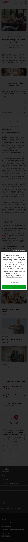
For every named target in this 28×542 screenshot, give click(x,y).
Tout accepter (14, 287)
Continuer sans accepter (19, 250)
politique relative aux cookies (14, 277)
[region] (14, 271)
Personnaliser (14, 282)
